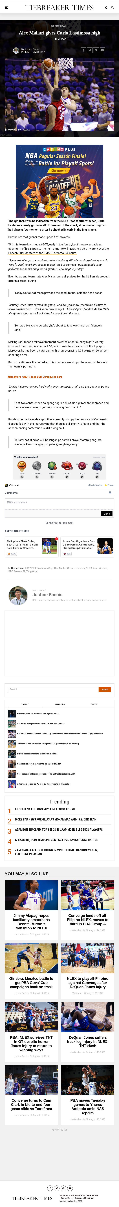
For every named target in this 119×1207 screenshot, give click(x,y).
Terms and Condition (84, 1198)
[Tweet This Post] (90, 50)
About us (64, 1195)
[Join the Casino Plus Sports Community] (59, 181)
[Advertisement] (59, 643)
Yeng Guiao (32, 571)
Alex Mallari (60, 568)
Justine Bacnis (32, 49)
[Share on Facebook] (83, 50)
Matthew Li (77, 993)
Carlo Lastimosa (76, 568)
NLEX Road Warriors (97, 568)
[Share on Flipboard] (96, 50)
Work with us (92, 1195)
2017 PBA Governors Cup (39, 568)
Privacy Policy (67, 1198)
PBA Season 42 (16, 571)
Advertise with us (77, 1195)
